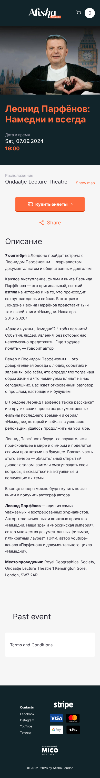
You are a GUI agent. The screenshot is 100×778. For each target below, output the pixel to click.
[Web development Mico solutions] (50, 750)
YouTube (26, 726)
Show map (85, 183)
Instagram (27, 720)
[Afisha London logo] (44, 13)
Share (54, 222)
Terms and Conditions (31, 644)
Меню (9, 13)
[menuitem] (27, 714)
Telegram (26, 732)
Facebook (27, 714)
